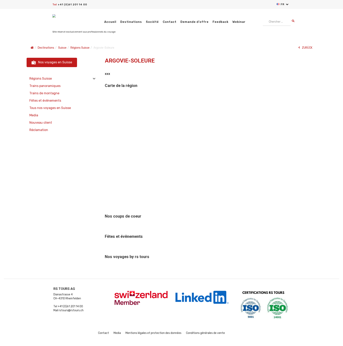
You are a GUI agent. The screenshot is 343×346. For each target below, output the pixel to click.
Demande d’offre (194, 22)
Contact (169, 22)
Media (33, 115)
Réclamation (38, 130)
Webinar (239, 22)
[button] (52, 62)
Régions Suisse (40, 78)
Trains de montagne (44, 93)
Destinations (131, 22)
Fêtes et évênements (45, 100)
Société (152, 22)
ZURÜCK (307, 47)
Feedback (220, 22)
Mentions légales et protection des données (153, 333)
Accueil (110, 22)
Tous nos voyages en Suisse (50, 108)
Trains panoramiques (45, 86)
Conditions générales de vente (205, 333)
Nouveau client (40, 122)
